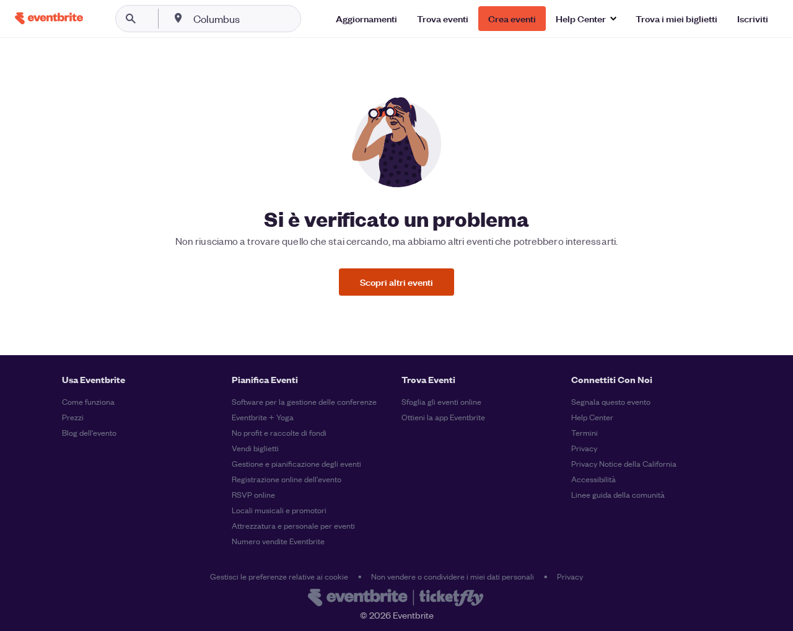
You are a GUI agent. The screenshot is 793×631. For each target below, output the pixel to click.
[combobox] (256, 18)
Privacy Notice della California (624, 463)
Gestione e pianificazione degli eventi (296, 463)
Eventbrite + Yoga (263, 417)
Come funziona (88, 401)
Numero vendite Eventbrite (278, 541)
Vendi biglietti (255, 448)
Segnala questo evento (611, 401)
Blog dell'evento (89, 432)
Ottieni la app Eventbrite (443, 417)
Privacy (584, 448)
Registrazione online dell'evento (286, 479)
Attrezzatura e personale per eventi (293, 525)
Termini (584, 432)
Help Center (592, 417)
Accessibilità (593, 479)
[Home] (49, 18)
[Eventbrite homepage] (396, 599)
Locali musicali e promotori (279, 510)
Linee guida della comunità (618, 494)
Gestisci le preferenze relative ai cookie (279, 576)
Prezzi (73, 417)
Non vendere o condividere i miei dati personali (452, 576)
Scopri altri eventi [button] (396, 281)
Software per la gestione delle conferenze (304, 401)
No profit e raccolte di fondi (279, 432)
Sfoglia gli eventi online (441, 401)
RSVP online (253, 494)
